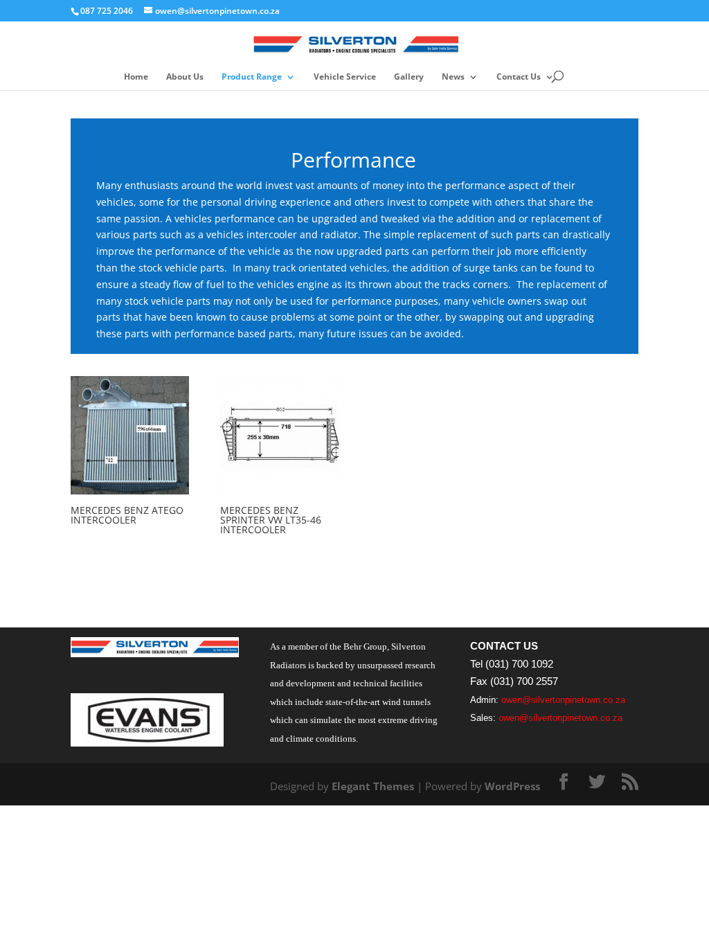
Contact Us (518, 77)
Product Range (252, 77)
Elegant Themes (373, 786)
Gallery (409, 77)
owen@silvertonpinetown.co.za (563, 700)
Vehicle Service (345, 77)
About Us (185, 77)
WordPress (512, 786)
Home (136, 77)
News (453, 77)
